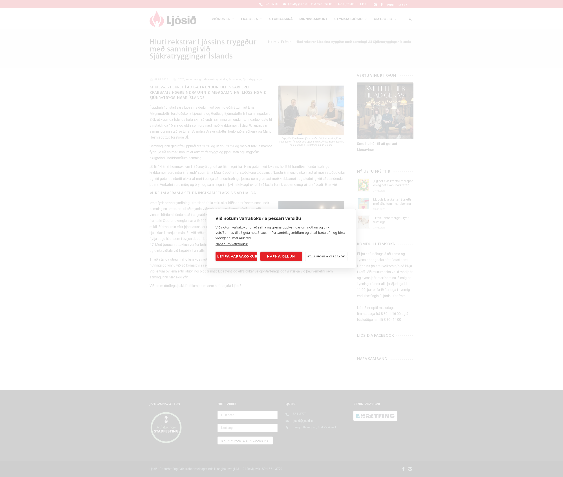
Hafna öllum (281, 256)
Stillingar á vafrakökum (327, 256)
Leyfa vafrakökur (237, 256)
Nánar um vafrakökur (232, 243)
